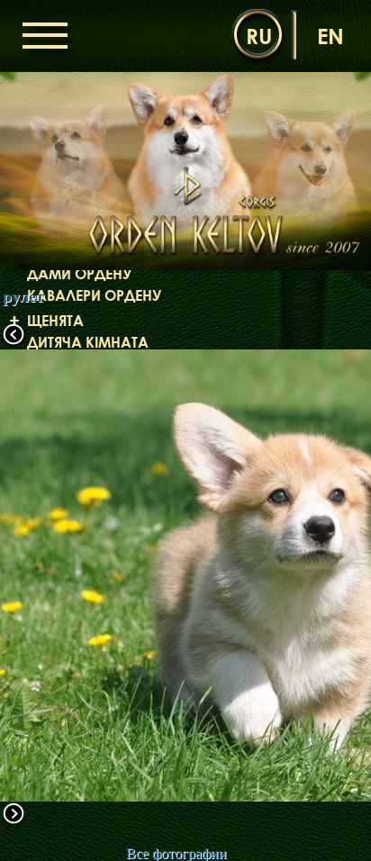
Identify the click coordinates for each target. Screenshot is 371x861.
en (330, 36)
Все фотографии (176, 853)
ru (259, 36)
